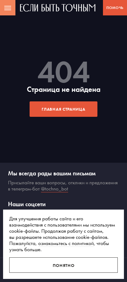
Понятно (64, 265)
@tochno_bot (54, 188)
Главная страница (63, 109)
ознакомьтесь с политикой (66, 243)
